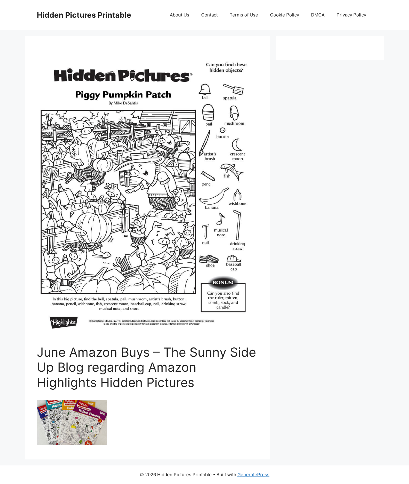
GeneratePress (253, 474)
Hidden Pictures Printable (84, 14)
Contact (209, 15)
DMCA (318, 15)
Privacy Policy (351, 15)
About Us (179, 15)
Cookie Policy (284, 15)
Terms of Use (244, 15)
